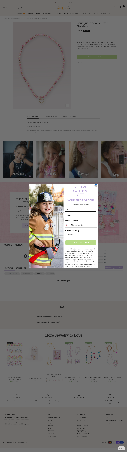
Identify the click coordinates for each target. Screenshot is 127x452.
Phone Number (71, 221)
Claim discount (81, 242)
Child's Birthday (72, 230)
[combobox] (67, 225)
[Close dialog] (96, 185)
